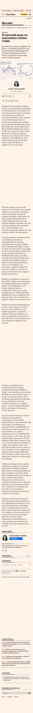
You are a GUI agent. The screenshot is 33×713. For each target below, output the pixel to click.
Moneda (19, 565)
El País (29, 18)
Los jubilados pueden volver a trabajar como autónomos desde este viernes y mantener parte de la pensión (16, 678)
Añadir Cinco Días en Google (11, 100)
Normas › (28, 556)
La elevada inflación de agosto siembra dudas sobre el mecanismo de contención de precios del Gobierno (16, 663)
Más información (6, 573)
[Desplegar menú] (3, 14)
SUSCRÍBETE (24, 14)
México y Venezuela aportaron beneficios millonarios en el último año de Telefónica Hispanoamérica (15, 651)
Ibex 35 (4, 10)
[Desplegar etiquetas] (30, 564)
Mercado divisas (11, 27)
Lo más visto (6, 673)
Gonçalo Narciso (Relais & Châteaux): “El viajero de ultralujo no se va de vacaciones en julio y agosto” (16, 644)
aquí (28, 577)
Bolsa (3, 27)
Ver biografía (14, 538)
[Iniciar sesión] (30, 14)
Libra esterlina (6, 565)
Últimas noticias (7, 639)
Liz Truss (13, 565)
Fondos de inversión (22, 27)
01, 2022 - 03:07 (16, 91)
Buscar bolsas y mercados (11, 688)
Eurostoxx (10, 696)
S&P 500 (16, 10)
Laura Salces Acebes (16, 89)
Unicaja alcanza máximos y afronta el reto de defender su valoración (15, 657)
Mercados (7, 23)
